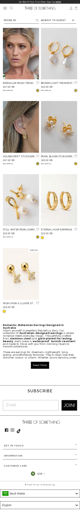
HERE (58, 2)
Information (13, 456)
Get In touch (14, 445)
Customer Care (15, 466)
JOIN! (69, 405)
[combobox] (40, 493)
